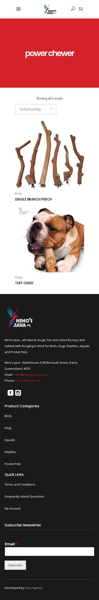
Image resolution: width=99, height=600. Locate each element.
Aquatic (10, 440)
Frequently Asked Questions (24, 496)
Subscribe (15, 565)
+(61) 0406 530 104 (27, 380)
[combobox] (35, 109)
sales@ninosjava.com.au (30, 374)
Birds (18, 193)
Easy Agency (33, 588)
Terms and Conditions (20, 484)
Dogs (18, 277)
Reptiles (10, 452)
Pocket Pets (13, 464)
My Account (12, 508)
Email (11, 544)
